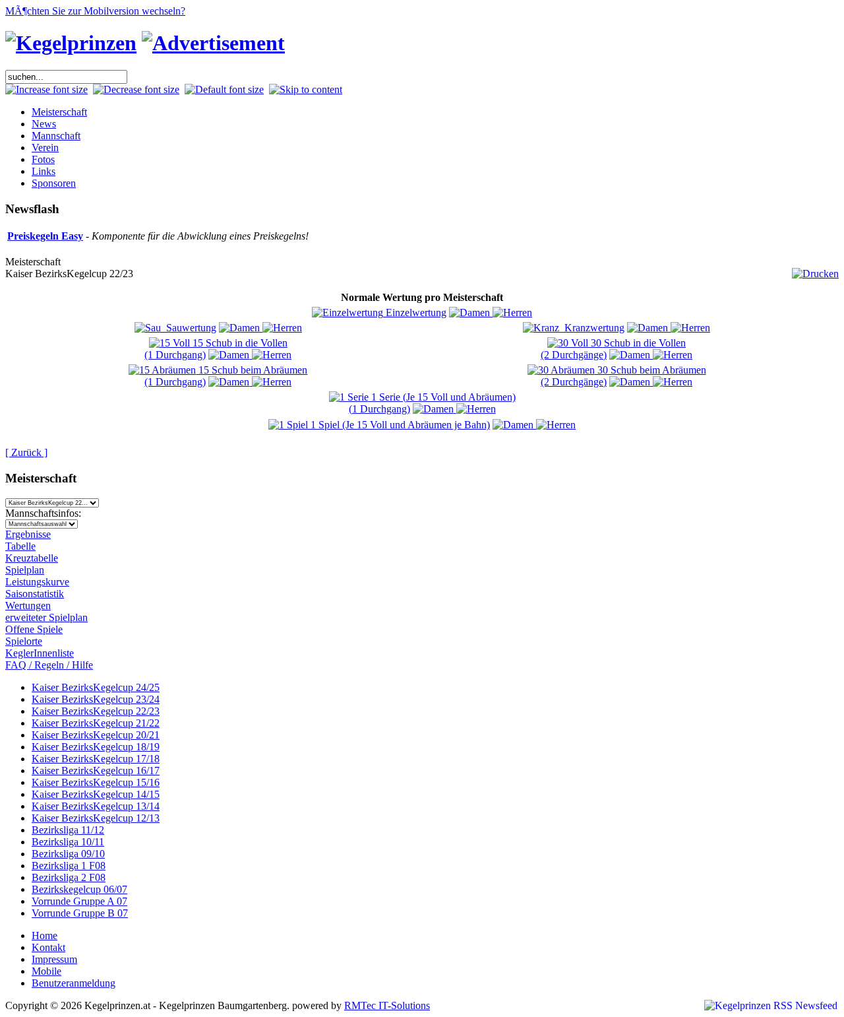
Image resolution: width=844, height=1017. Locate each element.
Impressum (54, 959)
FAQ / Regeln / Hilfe (49, 665)
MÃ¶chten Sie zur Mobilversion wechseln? (95, 10)
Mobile (46, 971)
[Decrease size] (136, 89)
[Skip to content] (305, 89)
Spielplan (24, 569)
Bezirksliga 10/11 (68, 841)
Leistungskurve (37, 581)
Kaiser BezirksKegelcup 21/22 (96, 723)
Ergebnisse (28, 534)
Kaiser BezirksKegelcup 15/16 (96, 782)
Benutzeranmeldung (73, 983)
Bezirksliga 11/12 (68, 830)
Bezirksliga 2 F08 (69, 877)
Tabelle (20, 546)
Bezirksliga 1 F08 (69, 865)
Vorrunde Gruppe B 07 (80, 913)
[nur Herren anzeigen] (512, 312)
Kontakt (48, 947)
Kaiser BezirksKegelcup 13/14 (96, 806)
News (44, 123)
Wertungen (28, 605)
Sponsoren (54, 183)
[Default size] (224, 89)
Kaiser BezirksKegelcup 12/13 (96, 818)
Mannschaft (56, 135)
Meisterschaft (59, 111)
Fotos (43, 159)
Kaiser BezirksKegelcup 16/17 (96, 770)
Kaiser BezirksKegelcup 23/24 (96, 699)
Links (43, 171)
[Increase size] (46, 89)
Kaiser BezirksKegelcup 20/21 (96, 734)
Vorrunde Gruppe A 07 (79, 901)
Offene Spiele (34, 629)
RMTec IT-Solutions (387, 1005)
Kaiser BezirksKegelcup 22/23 (96, 711)
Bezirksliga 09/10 (68, 853)
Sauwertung (188, 327)
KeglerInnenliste (39, 653)
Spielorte (23, 641)
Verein (45, 147)
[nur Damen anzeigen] (471, 312)
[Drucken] (815, 270)
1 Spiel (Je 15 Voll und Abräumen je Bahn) (399, 424)
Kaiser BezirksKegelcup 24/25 (96, 687)
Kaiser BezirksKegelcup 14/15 (96, 794)
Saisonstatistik (34, 593)
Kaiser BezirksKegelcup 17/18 (96, 758)
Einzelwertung (414, 312)
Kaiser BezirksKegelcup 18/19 (96, 746)
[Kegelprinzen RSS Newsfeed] (770, 1005)
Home (44, 935)
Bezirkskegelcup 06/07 (79, 889)
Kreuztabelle (31, 558)
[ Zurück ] (26, 452)
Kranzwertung (591, 327)
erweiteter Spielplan (46, 617)
